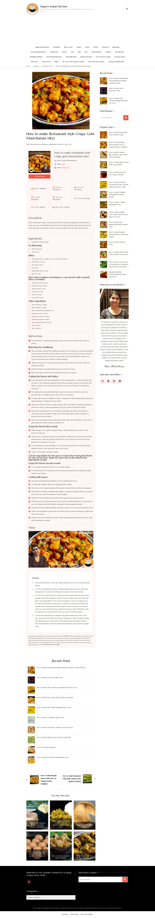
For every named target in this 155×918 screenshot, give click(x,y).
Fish (86, 52)
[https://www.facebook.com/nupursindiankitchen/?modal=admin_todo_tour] (119, 381)
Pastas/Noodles (71, 57)
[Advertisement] (77, 31)
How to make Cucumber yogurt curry (50, 717)
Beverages (116, 47)
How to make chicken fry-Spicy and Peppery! (84, 857)
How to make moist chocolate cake (50, 677)
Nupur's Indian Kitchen (53, 6)
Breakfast (56, 47)
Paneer (64, 52)
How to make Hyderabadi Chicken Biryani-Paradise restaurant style (61, 667)
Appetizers (66, 168)
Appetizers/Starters (42, 47)
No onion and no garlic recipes (73, 62)
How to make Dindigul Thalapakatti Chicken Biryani (117, 194)
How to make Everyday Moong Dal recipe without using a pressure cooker (118, 184)
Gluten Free (46, 62)
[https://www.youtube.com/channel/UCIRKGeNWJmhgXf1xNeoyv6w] (114, 381)
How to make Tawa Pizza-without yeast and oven (55, 727)
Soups (87, 47)
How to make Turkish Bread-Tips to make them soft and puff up (118, 154)
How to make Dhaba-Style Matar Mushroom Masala (118, 253)
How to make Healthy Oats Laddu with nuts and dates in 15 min (118, 214)
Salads (79, 47)
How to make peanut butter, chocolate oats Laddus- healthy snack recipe (37, 855)
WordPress (117, 908)
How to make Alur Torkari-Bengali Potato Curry (54, 707)
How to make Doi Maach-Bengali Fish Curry (53, 757)
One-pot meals (120, 57)
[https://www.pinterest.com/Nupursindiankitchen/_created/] (108, 381)
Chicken (108, 52)
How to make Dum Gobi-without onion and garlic (55, 697)
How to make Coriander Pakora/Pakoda (61, 857)
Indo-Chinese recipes (103, 57)
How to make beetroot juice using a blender (117, 173)
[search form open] (127, 9)
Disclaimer (65, 914)
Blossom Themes (99, 908)
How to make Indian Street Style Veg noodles (119, 163)
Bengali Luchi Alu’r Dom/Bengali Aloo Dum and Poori (117, 274)
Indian (63, 164)
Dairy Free (34, 62)
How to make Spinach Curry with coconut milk (54, 737)
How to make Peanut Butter (84, 826)
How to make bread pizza (46, 747)
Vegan (56, 62)
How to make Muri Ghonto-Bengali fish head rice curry (57, 687)
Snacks (95, 47)
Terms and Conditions (86, 914)
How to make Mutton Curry (117, 243)
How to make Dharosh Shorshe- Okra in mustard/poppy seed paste (61, 824)
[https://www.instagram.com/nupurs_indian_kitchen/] (102, 381)
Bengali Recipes (86, 57)
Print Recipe (41, 176)
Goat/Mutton (119, 52)
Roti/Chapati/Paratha (54, 57)
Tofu (72, 52)
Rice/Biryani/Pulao (36, 57)
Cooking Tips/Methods (116, 62)
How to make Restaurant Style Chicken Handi (118, 133)
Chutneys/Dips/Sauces (38, 52)
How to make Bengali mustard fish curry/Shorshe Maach (118, 234)
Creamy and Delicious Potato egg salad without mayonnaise (37, 825)
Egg (79, 52)
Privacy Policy (74, 914)
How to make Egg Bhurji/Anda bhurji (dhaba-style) (118, 224)
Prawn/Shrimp (96, 52)
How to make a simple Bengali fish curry (117, 203)
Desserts (105, 47)
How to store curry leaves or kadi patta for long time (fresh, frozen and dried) (118, 264)
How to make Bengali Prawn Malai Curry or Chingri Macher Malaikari (118, 144)
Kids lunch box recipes (96, 62)
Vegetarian (54, 52)
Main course (68, 47)
